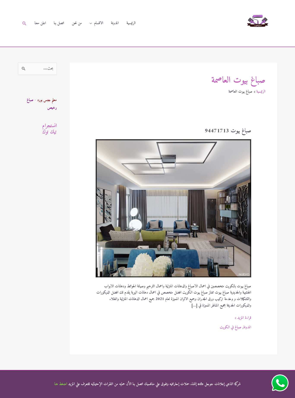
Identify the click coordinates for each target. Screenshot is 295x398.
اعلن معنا (40, 23)
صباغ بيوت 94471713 (228, 131)
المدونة (115, 23)
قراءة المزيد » (243, 318)
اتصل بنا (59, 23)
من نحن (77, 23)
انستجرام (49, 125)
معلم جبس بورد (47, 100)
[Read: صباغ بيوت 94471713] (173, 208)
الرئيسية (131, 23)
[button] (24, 23)
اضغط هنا (60, 384)
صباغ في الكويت (230, 327)
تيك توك (49, 132)
